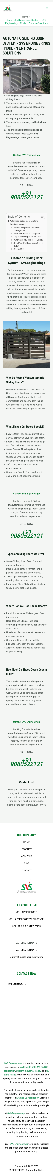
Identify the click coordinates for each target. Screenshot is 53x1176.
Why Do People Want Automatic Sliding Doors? (27, 229)
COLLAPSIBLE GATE (26, 912)
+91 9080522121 (26, 195)
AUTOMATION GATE (26, 950)
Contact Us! (19, 249)
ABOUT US (26, 856)
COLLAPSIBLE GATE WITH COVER (26, 919)
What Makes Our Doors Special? (27, 233)
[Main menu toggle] (47, 8)
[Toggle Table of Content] (41, 217)
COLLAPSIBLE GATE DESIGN (26, 926)
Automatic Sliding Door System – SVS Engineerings (25, 223)
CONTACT (26, 870)
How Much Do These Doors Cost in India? (28, 244)
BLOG (26, 863)
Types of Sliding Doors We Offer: (28, 237)
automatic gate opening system (26, 957)
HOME (26, 842)
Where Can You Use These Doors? (28, 240)
